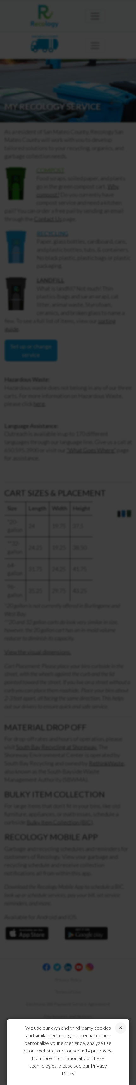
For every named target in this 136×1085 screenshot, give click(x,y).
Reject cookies (120, 1028)
